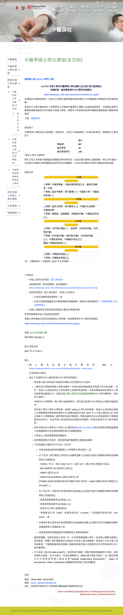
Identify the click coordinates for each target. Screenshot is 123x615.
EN (108, 3)
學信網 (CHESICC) (85, 428)
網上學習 (99, 11)
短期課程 (12, 213)
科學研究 (99, 7)
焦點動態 (59, 11)
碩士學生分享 (18, 122)
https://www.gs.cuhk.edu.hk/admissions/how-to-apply (71, 94)
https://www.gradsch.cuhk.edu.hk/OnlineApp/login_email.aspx (61, 368)
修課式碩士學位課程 (12, 83)
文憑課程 (12, 206)
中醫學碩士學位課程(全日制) (14, 100)
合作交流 (86, 11)
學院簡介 (59, 7)
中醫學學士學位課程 (12, 69)
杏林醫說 (72, 11)
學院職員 (86, 7)
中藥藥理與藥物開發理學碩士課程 (15, 176)
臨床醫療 (112, 7)
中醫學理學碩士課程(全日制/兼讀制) (14, 151)
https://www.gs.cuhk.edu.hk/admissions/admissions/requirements (62, 288)
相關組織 (112, 11)
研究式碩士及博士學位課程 (12, 195)
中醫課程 (72, 7)
